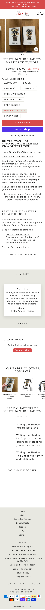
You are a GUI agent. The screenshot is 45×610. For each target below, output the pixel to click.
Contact (22, 535)
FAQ (22, 531)
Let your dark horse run (18, 234)
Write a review (22, 350)
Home (22, 511)
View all (22, 417)
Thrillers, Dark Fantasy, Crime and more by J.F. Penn (22, 559)
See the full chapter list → (15, 247)
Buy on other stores (13, 194)
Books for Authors (22, 519)
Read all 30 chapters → (24, 225)
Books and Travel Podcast (22, 565)
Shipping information (22, 254)
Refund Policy (22, 573)
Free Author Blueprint (22, 546)
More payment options (22, 135)
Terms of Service (22, 577)
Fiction (22, 527)
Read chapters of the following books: (21, 591)
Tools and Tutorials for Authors (22, 554)
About (22, 515)
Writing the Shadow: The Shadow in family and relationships (29, 456)
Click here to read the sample (17, 156)
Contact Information (22, 569)
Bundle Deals (22, 523)
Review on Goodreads (26, 199)
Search (22, 542)
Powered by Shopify (22, 606)
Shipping (23, 72)
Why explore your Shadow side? (22, 237)
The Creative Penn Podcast (22, 550)
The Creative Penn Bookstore (22, 584)
